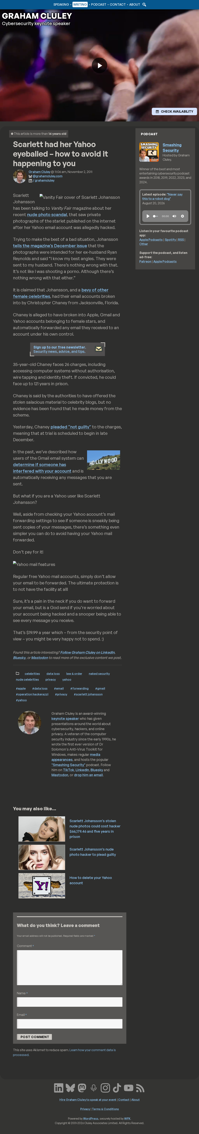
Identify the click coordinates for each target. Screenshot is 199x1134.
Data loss (53, 673)
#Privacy (61, 694)
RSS (181, 240)
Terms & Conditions (105, 1109)
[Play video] (99, 65)
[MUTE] (174, 216)
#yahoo (21, 700)
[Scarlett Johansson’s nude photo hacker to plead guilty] (42, 857)
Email (22, 1015)
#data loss (39, 688)
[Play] (148, 216)
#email (59, 688)
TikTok (68, 770)
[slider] (155, 216)
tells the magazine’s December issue (50, 245)
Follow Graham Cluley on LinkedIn (87, 652)
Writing (80, 4)
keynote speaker (65, 718)
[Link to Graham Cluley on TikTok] (117, 1087)
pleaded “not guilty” (71, 426)
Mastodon (39, 657)
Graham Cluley (17, 4)
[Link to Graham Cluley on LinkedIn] (58, 1087)
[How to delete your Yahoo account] (42, 885)
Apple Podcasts (151, 240)
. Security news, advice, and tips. (59, 349)
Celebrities (32, 673)
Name (22, 993)
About (134, 4)
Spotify (170, 240)
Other (143, 244)
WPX (127, 1118)
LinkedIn (82, 770)
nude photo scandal (47, 214)
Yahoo (66, 679)
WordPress (90, 1118)
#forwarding (79, 688)
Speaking (61, 4)
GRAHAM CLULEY (37, 16)
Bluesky (19, 657)
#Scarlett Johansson (88, 694)
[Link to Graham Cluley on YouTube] (128, 1087)
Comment (25, 946)
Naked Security (99, 673)
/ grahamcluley (43, 180)
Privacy (50, 679)
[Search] (144, 4)
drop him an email (88, 775)
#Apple (21, 688)
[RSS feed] (140, 1087)
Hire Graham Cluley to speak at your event (87, 1099)
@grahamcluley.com (47, 176)
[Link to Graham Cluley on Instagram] (105, 1087)
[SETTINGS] (182, 216)
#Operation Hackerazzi (32, 694)
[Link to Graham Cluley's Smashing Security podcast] (93, 1087)
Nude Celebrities (27, 679)
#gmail (100, 688)
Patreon (145, 261)
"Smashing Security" (68, 765)
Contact (118, 4)
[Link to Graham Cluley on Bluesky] (70, 1087)
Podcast (98, 4)
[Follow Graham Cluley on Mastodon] (82, 1087)
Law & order (74, 673)
